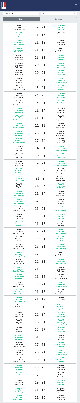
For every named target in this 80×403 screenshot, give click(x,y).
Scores (21, 19)
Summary (58, 19)
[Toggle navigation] (76, 5)
